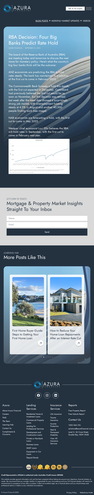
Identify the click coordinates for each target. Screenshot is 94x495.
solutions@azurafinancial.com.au (80, 428)
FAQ (4, 417)
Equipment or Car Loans (33, 453)
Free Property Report (76, 410)
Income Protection (54, 425)
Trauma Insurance (54, 419)
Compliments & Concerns (8, 433)
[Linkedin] (56, 395)
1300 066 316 (74, 425)
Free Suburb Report (76, 414)
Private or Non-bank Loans (34, 439)
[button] (11, 313)
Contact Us (6, 428)
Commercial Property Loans (35, 421)
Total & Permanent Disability (54, 432)
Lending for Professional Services (35, 427)
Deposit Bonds (32, 457)
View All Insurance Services (54, 441)
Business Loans (32, 444)
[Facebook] (38, 395)
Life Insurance (56, 414)
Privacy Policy (72, 492)
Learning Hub (7, 425)
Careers (5, 414)
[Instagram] (47, 395)
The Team (6, 421)
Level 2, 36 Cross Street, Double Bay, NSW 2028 (78, 433)
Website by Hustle (86, 492)
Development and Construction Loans (34, 433)
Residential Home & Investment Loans (34, 415)
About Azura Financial (11, 410)
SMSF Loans (31, 448)
